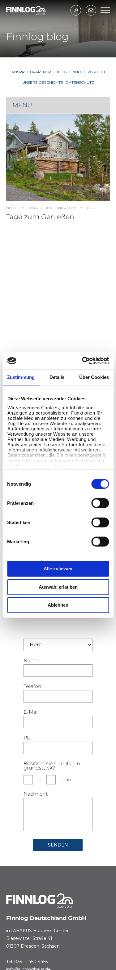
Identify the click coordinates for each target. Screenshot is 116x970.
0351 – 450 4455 (31, 961)
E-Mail (31, 712)
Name (31, 660)
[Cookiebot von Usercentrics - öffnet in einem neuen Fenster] (82, 361)
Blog (12, 207)
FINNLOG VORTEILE (87, 72)
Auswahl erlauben (58, 587)
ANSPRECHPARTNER (31, 72)
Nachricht (36, 794)
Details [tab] (57, 377)
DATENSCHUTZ (80, 82)
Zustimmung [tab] (21, 377)
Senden (58, 845)
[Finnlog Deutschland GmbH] (25, 10)
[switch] (100, 503)
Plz (27, 738)
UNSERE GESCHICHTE (42, 82)
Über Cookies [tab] (94, 377)
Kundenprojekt (62, 207)
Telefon (32, 686)
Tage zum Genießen (40, 217)
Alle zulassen (58, 569)
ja (39, 780)
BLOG (61, 72)
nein (65, 780)
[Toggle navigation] (105, 10)
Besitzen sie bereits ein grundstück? (52, 765)
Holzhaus (31, 207)
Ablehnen (58, 605)
